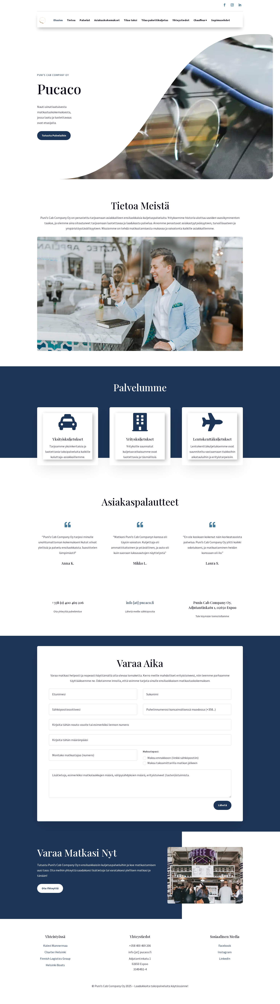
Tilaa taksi (130, 20)
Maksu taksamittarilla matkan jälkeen (172, 763)
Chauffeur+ (200, 20)
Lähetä (222, 805)
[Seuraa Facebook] (225, 5)
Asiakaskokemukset (107, 20)
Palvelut (85, 20)
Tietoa (71, 20)
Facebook (224, 945)
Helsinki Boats (55, 965)
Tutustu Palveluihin (54, 135)
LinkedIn (224, 958)
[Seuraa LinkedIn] (240, 5)
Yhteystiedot (180, 20)
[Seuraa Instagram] (232, 5)
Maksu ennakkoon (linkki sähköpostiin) (172, 758)
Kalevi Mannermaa (55, 945)
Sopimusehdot (220, 20)
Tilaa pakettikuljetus (154, 20)
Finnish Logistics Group (55, 958)
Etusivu (58, 20)
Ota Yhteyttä (50, 888)
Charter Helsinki (55, 952)
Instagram (225, 952)
